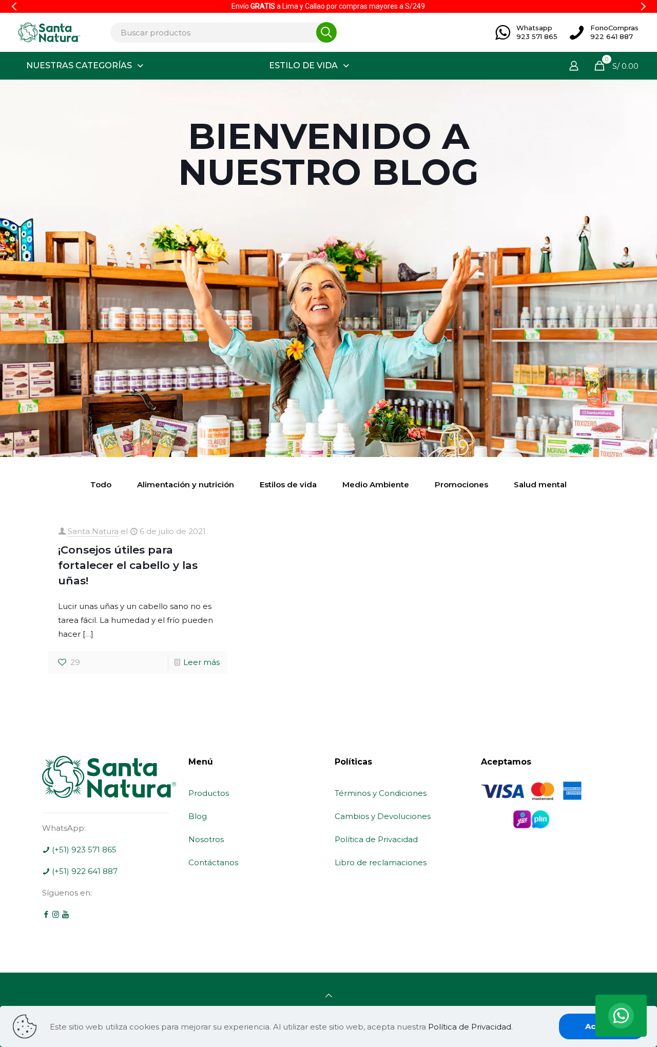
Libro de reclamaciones (381, 862)
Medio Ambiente (375, 484)
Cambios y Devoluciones (383, 816)
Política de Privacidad (376, 839)
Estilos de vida (288, 484)
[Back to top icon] (329, 995)
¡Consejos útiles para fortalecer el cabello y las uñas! (128, 565)
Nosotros (206, 839)
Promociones (461, 484)
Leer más (201, 662)
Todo (100, 484)
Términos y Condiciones (381, 793)
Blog (197, 816)
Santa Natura (93, 531)
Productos (208, 793)
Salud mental (540, 484)
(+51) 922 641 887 (84, 871)
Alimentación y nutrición (185, 484)
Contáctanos (213, 862)
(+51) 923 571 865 (83, 849)
